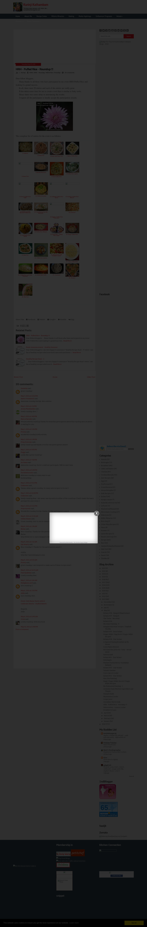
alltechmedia (69, 542)
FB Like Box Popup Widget (81, 542)
